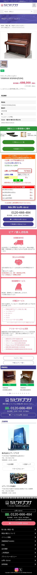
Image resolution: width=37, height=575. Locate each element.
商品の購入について (8, 533)
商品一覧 (8, 25)
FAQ (3, 545)
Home (2, 25)
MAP (31, 489)
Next (34, 380)
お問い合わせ (6, 560)
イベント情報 (6, 537)
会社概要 (5, 549)
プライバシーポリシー (9, 556)
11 (28, 393)
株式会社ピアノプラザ (18, 400)
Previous (2, 380)
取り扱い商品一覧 (8, 529)
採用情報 (5, 564)
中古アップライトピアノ (18, 25)
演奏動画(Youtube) (8, 541)
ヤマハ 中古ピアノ (5, 27)
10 (26, 393)
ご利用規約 (5, 553)
